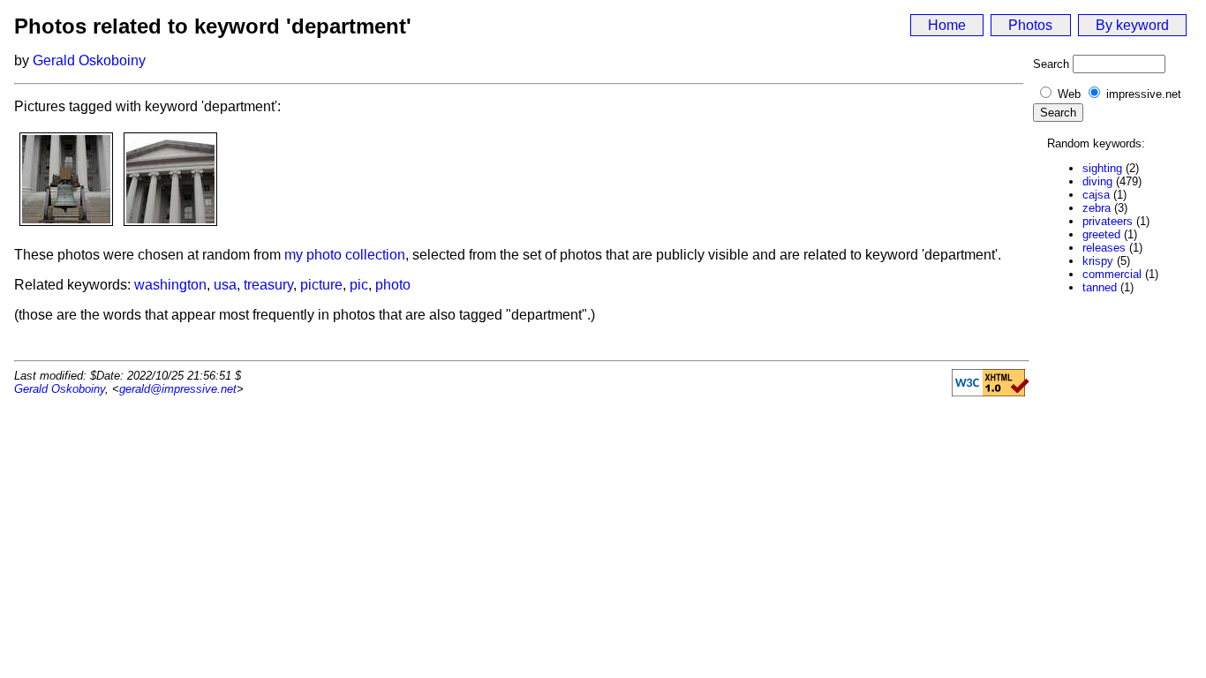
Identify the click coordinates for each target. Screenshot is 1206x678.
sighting (1102, 168)
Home (947, 25)
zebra (1096, 208)
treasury (268, 284)
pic (359, 284)
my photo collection (344, 254)
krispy (1097, 260)
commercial (1112, 274)
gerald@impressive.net (178, 389)
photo (393, 284)
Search (1051, 64)
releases (1104, 247)
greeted (1101, 234)
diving (1097, 181)
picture (321, 284)
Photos (1030, 25)
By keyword (1132, 25)
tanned (1099, 287)
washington (170, 284)
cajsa (1096, 194)
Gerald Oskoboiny (89, 60)
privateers (1107, 221)
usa (225, 284)
